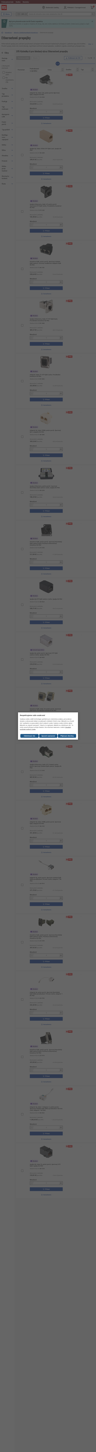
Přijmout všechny (67, 736)
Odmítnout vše (29, 736)
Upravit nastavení (48, 736)
